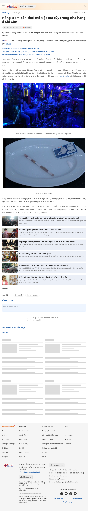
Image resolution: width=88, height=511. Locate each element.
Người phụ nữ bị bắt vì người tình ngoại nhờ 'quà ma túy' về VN (47, 242)
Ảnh (66, 427)
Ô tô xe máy (23, 444)
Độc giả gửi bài (77, 499)
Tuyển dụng (67, 502)
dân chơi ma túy (32, 295)
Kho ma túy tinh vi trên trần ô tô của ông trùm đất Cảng (43, 265)
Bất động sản (24, 452)
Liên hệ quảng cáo (56, 465)
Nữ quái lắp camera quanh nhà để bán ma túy (20, 48)
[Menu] (3, 6)
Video (67, 431)
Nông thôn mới (47, 439)
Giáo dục (5, 452)
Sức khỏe (22, 435)
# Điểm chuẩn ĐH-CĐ (27, 6)
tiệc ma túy (19, 295)
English (45, 452)
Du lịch (21, 448)
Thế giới (5, 457)
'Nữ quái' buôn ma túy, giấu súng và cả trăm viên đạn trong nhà (28, 51)
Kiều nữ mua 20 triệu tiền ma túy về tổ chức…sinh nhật (43, 277)
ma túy (8, 44)
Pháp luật (16, 13)
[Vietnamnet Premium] (8, 427)
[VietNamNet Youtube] (66, 495)
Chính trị (5, 431)
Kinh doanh (6, 439)
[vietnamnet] (11, 7)
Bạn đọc (22, 457)
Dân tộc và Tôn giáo (9, 444)
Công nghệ (23, 439)
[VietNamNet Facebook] (61, 495)
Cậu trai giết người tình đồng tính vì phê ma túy (40, 230)
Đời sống (22, 427)
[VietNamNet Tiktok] (70, 495)
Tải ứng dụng (58, 499)
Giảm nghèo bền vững (50, 435)
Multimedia (69, 435)
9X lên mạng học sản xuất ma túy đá (35, 253)
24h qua (68, 444)
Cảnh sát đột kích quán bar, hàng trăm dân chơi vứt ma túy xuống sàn (49, 218)
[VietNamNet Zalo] (75, 495)
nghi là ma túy (64, 76)
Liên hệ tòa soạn (25, 477)
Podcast (68, 439)
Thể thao (5, 448)
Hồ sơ (44, 457)
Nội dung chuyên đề (49, 448)
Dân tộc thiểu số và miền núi (52, 444)
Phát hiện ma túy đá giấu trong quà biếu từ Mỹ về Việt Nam (26, 54)
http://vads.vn (60, 479)
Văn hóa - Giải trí (25, 431)
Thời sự (5, 13)
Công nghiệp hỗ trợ (49, 431)
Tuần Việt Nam (47, 427)
